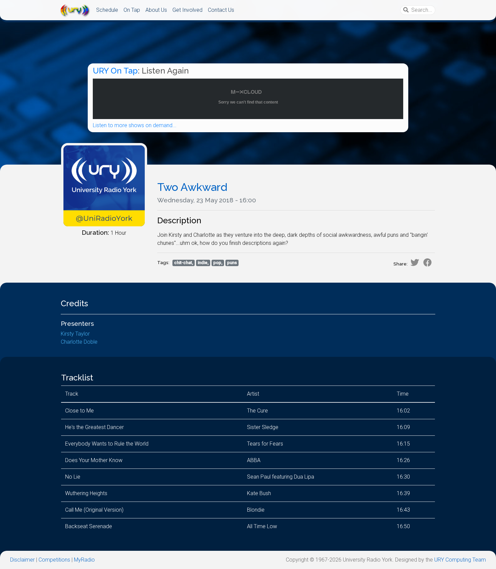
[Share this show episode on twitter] (415, 262)
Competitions (54, 560)
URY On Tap (115, 71)
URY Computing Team (460, 560)
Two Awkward (192, 187)
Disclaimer (22, 560)
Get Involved (187, 10)
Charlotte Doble (79, 342)
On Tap (131, 10)
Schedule (107, 10)
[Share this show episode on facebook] (427, 262)
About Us (156, 10)
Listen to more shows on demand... (134, 125)
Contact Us (221, 10)
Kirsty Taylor (75, 334)
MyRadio (84, 560)
